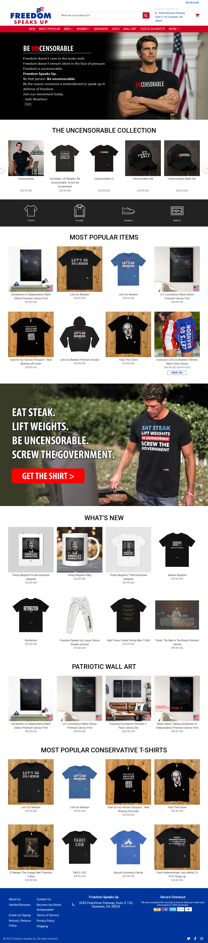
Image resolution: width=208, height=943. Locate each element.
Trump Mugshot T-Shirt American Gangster (128, 577)
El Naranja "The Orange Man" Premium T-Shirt (31, 874)
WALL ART (129, 29)
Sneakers (128, 221)
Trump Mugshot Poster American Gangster (31, 577)
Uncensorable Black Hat (182, 178)
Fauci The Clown (128, 359)
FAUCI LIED (79, 872)
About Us (15, 899)
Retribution (31, 640)
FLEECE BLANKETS (152, 29)
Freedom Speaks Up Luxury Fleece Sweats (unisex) (80, 642)
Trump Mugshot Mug (79, 575)
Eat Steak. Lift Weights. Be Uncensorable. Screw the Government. (65, 182)
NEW (32, 29)
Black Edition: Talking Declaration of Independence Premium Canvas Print (177, 725)
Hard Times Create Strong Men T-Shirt (128, 640)
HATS (115, 29)
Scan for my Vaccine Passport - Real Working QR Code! (31, 361)
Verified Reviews (20, 904)
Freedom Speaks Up (24, 938)
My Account (192, 2)
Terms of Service (48, 915)
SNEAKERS (101, 29)
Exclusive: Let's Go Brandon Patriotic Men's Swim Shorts (177, 361)
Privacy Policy (46, 920)
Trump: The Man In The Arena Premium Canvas (177, 642)
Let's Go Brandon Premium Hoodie (79, 359)
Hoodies (80, 221)
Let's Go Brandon (79, 294)
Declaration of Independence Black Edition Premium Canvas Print (31, 296)
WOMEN (82, 29)
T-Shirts (31, 221)
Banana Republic (177, 575)
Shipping (42, 926)
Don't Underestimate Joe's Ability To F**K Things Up (177, 874)
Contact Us (44, 899)
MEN (67, 29)
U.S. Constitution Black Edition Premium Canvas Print (177, 296)
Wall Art (177, 221)
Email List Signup (20, 915)
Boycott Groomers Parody (128, 872)
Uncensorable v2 (104, 178)
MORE (173, 29)
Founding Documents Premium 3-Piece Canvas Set (128, 725)
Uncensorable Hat (143, 178)
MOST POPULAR (49, 29)
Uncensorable (26, 178)
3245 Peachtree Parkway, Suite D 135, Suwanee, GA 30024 (170, 17)
